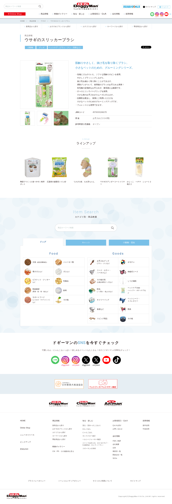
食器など (100, 309)
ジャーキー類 (68, 262)
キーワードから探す (115, 26)
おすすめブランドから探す (60, 26)
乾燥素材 (40, 290)
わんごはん (87, 429)
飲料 (65, 290)
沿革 (114, 448)
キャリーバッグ (103, 300)
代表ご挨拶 (117, 441)
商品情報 (44, 14)
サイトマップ (150, 7)
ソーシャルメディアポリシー (69, 481)
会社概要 (116, 444)
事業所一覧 (117, 451)
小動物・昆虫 (129, 242)
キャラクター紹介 (89, 436)
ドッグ (43, 242)
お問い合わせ (118, 429)
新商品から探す (32, 26)
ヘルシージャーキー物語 (92, 439)
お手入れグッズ (103, 262)
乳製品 (66, 281)
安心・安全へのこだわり (92, 425)
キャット (86, 242)
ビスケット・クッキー (41, 281)
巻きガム (37, 271)
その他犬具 (105, 281)
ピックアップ (25, 442)
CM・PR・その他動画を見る (63, 451)
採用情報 (129, 14)
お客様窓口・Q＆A (98, 14)
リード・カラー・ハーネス (104, 271)
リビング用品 (102, 319)
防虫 (105, 290)
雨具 (129, 309)
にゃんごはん (87, 432)
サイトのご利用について (102, 481)
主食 (40, 262)
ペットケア (137, 290)
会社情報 (116, 14)
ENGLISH (24, 449)
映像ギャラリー (60, 14)
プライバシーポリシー (36, 481)
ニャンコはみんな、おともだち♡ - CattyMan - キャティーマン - (95, 444)
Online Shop (16, 14)
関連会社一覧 (118, 455)
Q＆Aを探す (117, 425)
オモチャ (131, 262)
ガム (66, 271)
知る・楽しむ (79, 14)
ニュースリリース (27, 435)
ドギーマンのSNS (89, 448)
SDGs (115, 458)
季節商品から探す (141, 26)
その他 (66, 300)
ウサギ (43, 21)
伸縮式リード (133, 272)
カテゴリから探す (90, 26)
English (165, 7)
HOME (22, 21)
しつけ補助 (132, 281)
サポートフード (41, 299)
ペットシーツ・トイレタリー (134, 300)
